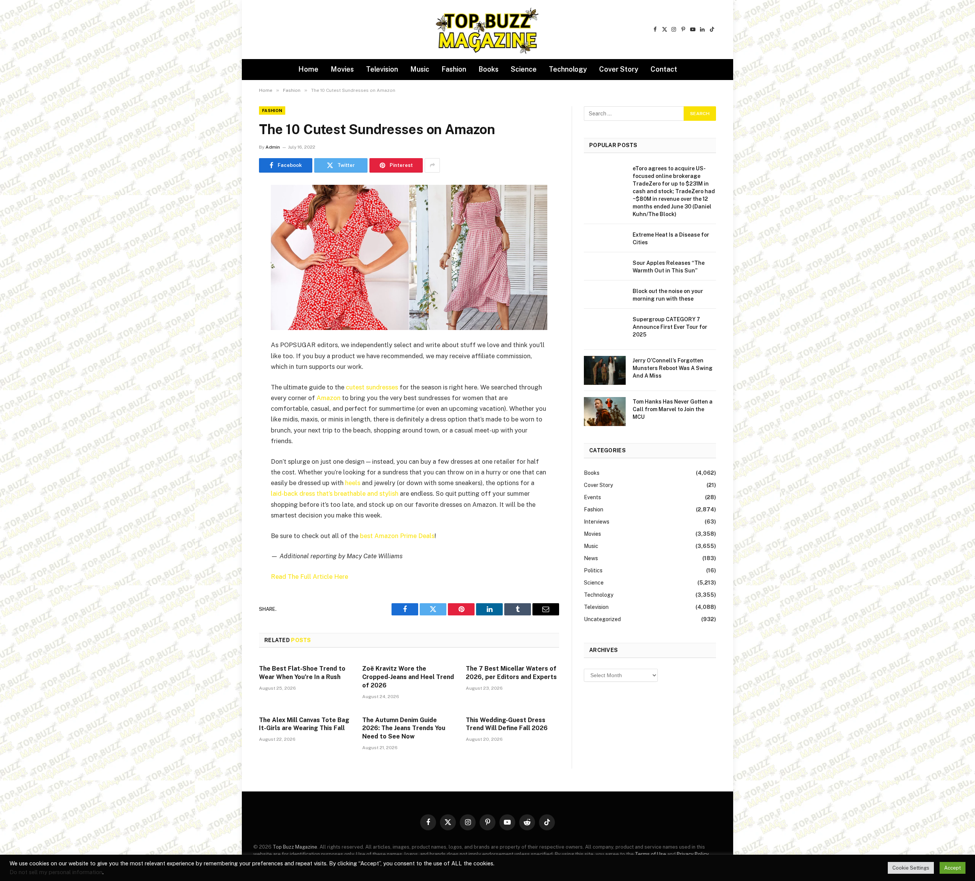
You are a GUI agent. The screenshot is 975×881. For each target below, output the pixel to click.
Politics (593, 570)
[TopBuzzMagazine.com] (487, 29)
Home (308, 69)
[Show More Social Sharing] (432, 165)
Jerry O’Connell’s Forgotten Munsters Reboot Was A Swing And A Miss (673, 368)
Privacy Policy (692, 854)
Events (592, 497)
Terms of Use (650, 854)
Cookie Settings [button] (910, 868)
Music (419, 69)
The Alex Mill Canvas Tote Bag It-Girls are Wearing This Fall (304, 724)
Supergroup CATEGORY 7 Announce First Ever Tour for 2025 (670, 327)
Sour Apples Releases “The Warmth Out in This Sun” (669, 267)
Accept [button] (952, 868)
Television (382, 69)
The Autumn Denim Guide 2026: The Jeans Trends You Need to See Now (403, 728)
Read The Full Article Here (309, 576)
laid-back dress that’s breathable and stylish (334, 493)
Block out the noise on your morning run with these (668, 295)
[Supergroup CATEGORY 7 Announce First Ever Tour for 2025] (605, 329)
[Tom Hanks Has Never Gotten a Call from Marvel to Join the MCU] (605, 411)
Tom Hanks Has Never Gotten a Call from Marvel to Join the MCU (673, 409)
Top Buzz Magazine (295, 847)
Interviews (596, 522)
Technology (568, 69)
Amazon (328, 398)
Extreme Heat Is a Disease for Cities (671, 238)
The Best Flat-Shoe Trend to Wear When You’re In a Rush (302, 673)
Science (524, 69)
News (591, 558)
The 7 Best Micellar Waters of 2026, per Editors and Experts (511, 673)
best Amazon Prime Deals (397, 536)
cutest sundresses (372, 387)
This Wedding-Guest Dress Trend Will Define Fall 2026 (507, 724)
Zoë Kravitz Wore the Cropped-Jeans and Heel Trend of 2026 (408, 677)
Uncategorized (602, 619)
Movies (342, 69)
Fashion (453, 69)
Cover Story (618, 69)
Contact (664, 69)
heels (352, 483)
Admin (272, 147)
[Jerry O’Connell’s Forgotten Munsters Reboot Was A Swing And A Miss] (605, 370)
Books (488, 69)
